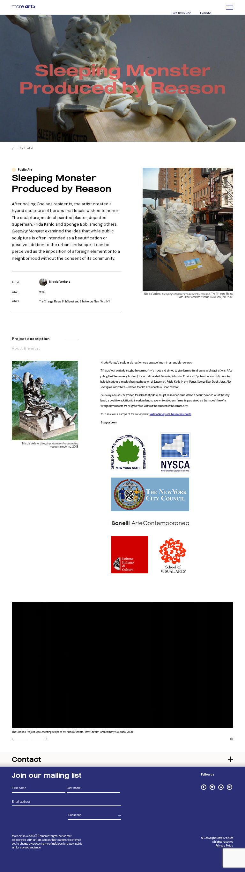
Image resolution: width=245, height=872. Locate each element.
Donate (205, 13)
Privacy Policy (224, 845)
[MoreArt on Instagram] (229, 787)
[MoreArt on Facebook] (203, 787)
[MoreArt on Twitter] (212, 787)
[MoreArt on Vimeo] (221, 787)
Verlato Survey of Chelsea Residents (170, 414)
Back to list (26, 148)
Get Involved (181, 13)
